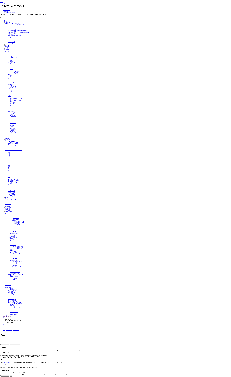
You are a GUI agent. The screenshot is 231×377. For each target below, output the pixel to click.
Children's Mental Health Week (16, 303)
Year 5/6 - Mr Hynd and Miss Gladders (15, 298)
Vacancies (7, 197)
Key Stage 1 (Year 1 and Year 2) (14, 253)
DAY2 (9, 163)
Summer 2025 (12, 244)
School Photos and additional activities (15, 35)
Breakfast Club (8, 202)
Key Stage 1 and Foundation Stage (19, 307)
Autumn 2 (14, 228)
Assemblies (10, 309)
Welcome (7, 45)
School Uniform (8, 134)
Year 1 (16, 262)
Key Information (6, 49)
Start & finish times (16, 224)
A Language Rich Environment (16, 252)
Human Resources (13, 124)
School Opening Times (9, 136)
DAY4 (9, 165)
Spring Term (15, 258)
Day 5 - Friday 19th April (12, 182)
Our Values (7, 47)
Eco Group (12, 104)
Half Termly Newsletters (17, 261)
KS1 (11, 76)
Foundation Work (13, 57)
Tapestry (11, 232)
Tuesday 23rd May (11, 190)
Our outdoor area (16, 218)
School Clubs (7, 205)
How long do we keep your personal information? (17, 30)
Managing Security (11, 41)
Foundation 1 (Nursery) (12, 215)
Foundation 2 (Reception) (12, 237)
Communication (13, 116)
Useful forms (7, 208)
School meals (7, 206)
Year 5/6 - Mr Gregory (12, 299)
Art (8, 55)
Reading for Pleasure (16, 71)
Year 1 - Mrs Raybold (12, 290)
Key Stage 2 (12, 82)
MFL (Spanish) (10, 85)
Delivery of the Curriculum (13, 36)
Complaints (12, 117)
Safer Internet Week (14, 304)
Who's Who (7, 46)
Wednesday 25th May (12, 195)
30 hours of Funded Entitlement (19, 222)
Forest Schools (13, 105)
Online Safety (10, 210)
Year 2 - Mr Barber (11, 293)
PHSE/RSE (10, 93)
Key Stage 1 (12, 80)
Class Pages (7, 214)
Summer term (15, 283)
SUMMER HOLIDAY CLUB (9, 12)
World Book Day (13, 305)
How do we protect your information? (15, 29)
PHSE (11, 127)
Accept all (7, 344)
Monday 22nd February (14, 313)
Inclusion (12, 125)
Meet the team (12, 225)
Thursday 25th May (11, 192)
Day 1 (9, 167)
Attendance (12, 113)
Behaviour (12, 114)
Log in (1, 2)
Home (4, 9)
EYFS (9, 53)
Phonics (11, 250)
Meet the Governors (9, 44)
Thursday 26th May (11, 196)
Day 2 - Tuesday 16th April (13, 179)
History (9, 78)
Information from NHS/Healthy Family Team (13, 150)
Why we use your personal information (15, 25)
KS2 (11, 77)
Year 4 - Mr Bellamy (12, 296)
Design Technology (11, 62)
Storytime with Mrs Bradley (18, 248)
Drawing (11, 58)
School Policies (11, 111)
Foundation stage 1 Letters (13, 142)
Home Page (2, 3)
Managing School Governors (13, 38)
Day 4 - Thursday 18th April (13, 181)
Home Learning (8, 287)
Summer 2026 (12, 240)
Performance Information (12, 109)
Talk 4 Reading (15, 72)
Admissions (7, 50)
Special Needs (13, 129)
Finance (11, 120)
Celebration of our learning (15, 272)
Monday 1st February (14, 310)
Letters (6, 140)
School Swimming (8, 211)
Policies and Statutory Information (11, 106)
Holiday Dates (8, 204)
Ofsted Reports (8, 51)
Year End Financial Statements (13, 132)
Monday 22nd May (11, 188)
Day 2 (9, 168)
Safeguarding (12, 128)
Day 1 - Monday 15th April (13, 178)
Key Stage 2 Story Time (12, 301)
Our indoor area (16, 219)
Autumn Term (15, 256)
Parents (4, 200)
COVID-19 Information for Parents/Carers (16, 147)
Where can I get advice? (12, 31)
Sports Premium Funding (12, 131)
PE (8, 89)
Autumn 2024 (12, 241)
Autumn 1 (14, 227)
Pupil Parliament (8, 213)
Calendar (7, 138)
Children (4, 212)
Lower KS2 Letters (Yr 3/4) (13, 145)
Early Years (12, 79)
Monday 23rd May (11, 193)
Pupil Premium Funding (12, 110)
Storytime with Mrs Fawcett (18, 246)
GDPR (11, 122)
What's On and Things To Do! (11, 199)
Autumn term (15, 281)
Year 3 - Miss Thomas (12, 294)
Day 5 (9, 177)
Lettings (11, 126)
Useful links (12, 236)
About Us (5, 21)
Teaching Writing (16, 68)
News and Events (6, 10)
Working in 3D (13, 60)
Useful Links (7, 209)
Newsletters (7, 149)
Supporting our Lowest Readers (19, 70)
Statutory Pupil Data (11, 43)
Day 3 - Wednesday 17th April (13, 180)
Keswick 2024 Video (12, 171)
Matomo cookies (6, 362)
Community (5, 315)
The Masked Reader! (17, 308)
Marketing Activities (11, 42)
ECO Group (7, 286)
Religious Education (11, 95)
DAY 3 (9, 154)
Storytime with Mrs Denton (18, 247)
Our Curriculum (8, 52)
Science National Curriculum (15, 100)
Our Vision (7, 48)
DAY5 (9, 166)
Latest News (5, 11)
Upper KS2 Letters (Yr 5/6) (13, 146)
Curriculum (12, 118)
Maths (11, 249)
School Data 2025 (8, 133)
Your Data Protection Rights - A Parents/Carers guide (18, 24)
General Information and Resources (14, 302)
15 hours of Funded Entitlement (19, 221)
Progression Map (13, 56)
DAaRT (14, 279)
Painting (11, 59)
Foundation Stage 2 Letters (13, 143)
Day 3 (9, 169)
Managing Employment (12, 39)
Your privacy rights (11, 26)
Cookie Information (6, 325)
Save (11, 375)
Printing (11, 61)
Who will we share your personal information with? (17, 28)
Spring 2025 (12, 242)
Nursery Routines (16, 223)
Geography (10, 74)
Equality (11, 119)
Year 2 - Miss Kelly (11, 292)
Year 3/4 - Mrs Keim (12, 295)
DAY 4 (9, 155)
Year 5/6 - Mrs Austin (12, 300)
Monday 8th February (14, 312)
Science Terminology (14, 99)
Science (9, 96)
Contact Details (8, 22)
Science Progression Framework (16, 98)
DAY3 (9, 164)
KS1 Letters (10, 144)
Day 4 (9, 170)
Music (9, 88)
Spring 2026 (12, 239)
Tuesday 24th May (11, 194)
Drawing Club (15, 66)
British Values (12, 115)
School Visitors (10, 34)
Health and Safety (13, 123)
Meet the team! (13, 267)
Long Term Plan (13, 86)
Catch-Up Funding (11, 107)
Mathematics (10, 84)
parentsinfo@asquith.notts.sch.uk (12, 321)
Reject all (2, 344)
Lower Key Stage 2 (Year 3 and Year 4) (15, 266)
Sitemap (4, 324)
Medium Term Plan (13, 87)
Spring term (15, 282)
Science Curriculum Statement (16, 97)
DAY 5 (9, 156)
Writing (11, 65)
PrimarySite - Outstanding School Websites (11, 330)
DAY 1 (9, 152)
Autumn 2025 (12, 238)
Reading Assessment (16, 73)
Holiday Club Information (10, 198)
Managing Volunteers (12, 37)
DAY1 (9, 161)
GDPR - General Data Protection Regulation (13, 23)
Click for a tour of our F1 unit (15, 217)
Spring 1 (14, 229)
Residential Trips (8, 151)
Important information (14, 233)
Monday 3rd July (11, 183)
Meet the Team (13, 245)
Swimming (12, 130)
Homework (15, 265)
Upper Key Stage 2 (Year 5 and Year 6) (15, 274)
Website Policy (6, 326)
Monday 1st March (13, 314)
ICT (8, 83)
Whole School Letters (12, 141)
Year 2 (16, 263)
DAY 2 (9, 153)
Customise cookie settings (14, 344)
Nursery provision (13, 220)
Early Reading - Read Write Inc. (14, 63)
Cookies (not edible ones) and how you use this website (18, 32)
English (9, 64)
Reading (11, 69)
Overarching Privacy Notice (13, 33)
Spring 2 (14, 231)
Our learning (12, 226)
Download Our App (7, 316)
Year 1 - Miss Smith (11, 291)
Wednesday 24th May (12, 191)
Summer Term (15, 259)
